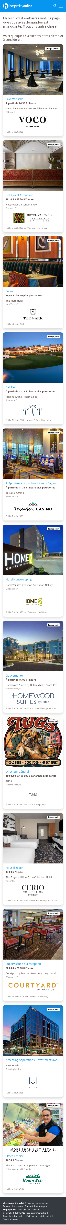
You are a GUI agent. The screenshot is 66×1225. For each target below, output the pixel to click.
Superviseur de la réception (23, 964)
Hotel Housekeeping (19, 579)
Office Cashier (15, 1156)
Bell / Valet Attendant (19, 195)
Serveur (11, 291)
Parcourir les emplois (13, 1206)
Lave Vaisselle (14, 99)
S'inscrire (29, 1202)
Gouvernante (14, 675)
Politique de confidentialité (38, 1216)
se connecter (42, 1202)
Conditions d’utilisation (13, 1216)
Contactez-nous (10, 1219)
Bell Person (13, 387)
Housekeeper (14, 868)
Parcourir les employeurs (37, 1206)
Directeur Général (17, 772)
